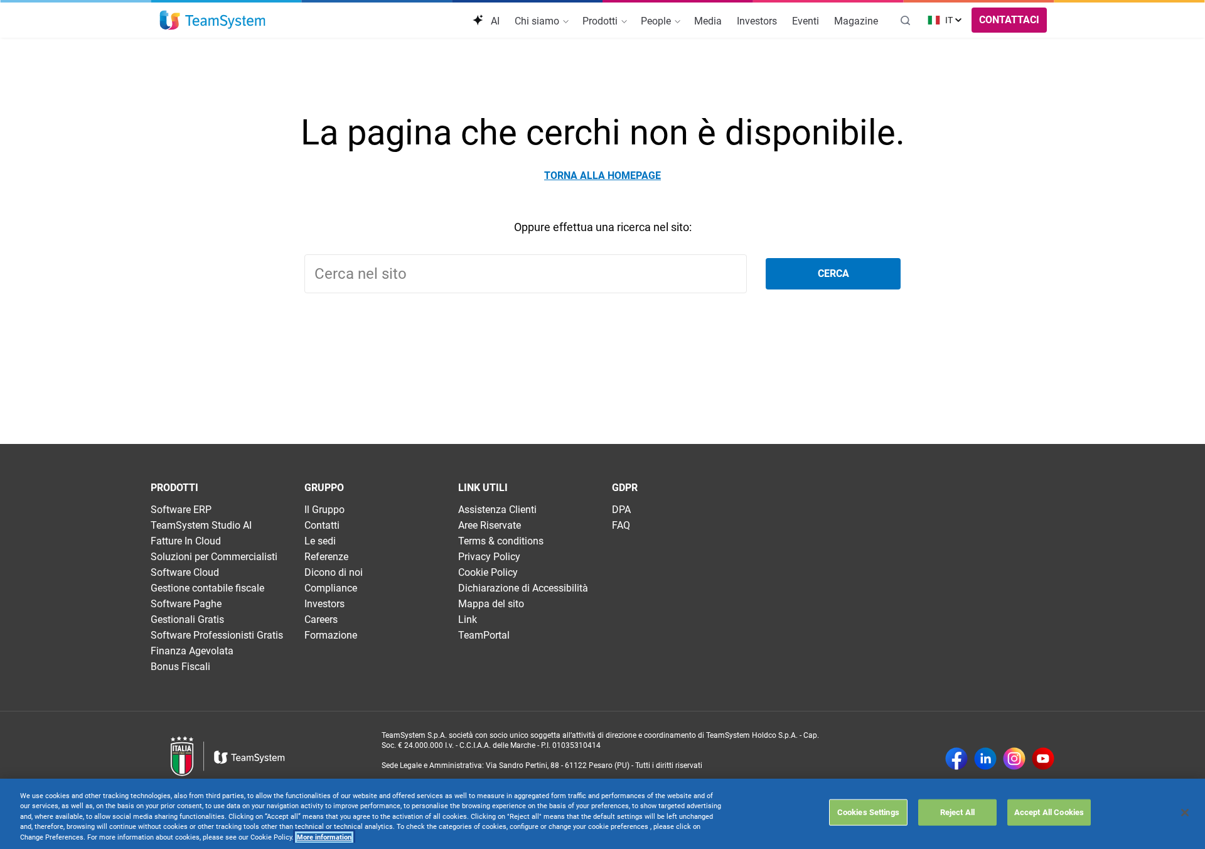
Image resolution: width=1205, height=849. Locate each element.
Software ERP (181, 510)
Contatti (322, 525)
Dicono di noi (333, 572)
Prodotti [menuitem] (601, 21)
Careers (321, 619)
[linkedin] (985, 759)
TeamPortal (484, 635)
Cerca (833, 273)
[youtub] (1043, 759)
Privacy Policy (489, 557)
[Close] (1185, 812)
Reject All (957, 811)
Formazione (330, 635)
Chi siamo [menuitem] (538, 21)
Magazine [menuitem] (856, 21)
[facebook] (956, 759)
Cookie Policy (488, 572)
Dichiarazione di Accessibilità (523, 588)
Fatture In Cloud (186, 541)
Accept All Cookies (1049, 811)
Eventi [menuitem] (805, 21)
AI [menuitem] (494, 21)
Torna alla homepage (602, 176)
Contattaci (1009, 20)
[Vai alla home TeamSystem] (212, 20)
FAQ (621, 525)
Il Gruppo (324, 510)
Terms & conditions (501, 541)
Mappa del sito (491, 604)
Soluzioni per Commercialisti (214, 557)
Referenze (326, 557)
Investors (324, 604)
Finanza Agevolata (192, 651)
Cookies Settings (868, 811)
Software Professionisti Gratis (217, 635)
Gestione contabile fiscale (207, 588)
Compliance (330, 588)
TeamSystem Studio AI (201, 525)
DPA (621, 510)
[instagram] (1014, 759)
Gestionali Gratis (187, 619)
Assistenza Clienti (497, 510)
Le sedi (320, 541)
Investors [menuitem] (757, 21)
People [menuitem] (657, 21)
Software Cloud (185, 572)
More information (324, 837)
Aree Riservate (489, 525)
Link (467, 619)
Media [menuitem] (708, 21)
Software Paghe (186, 604)
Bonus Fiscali (180, 667)
